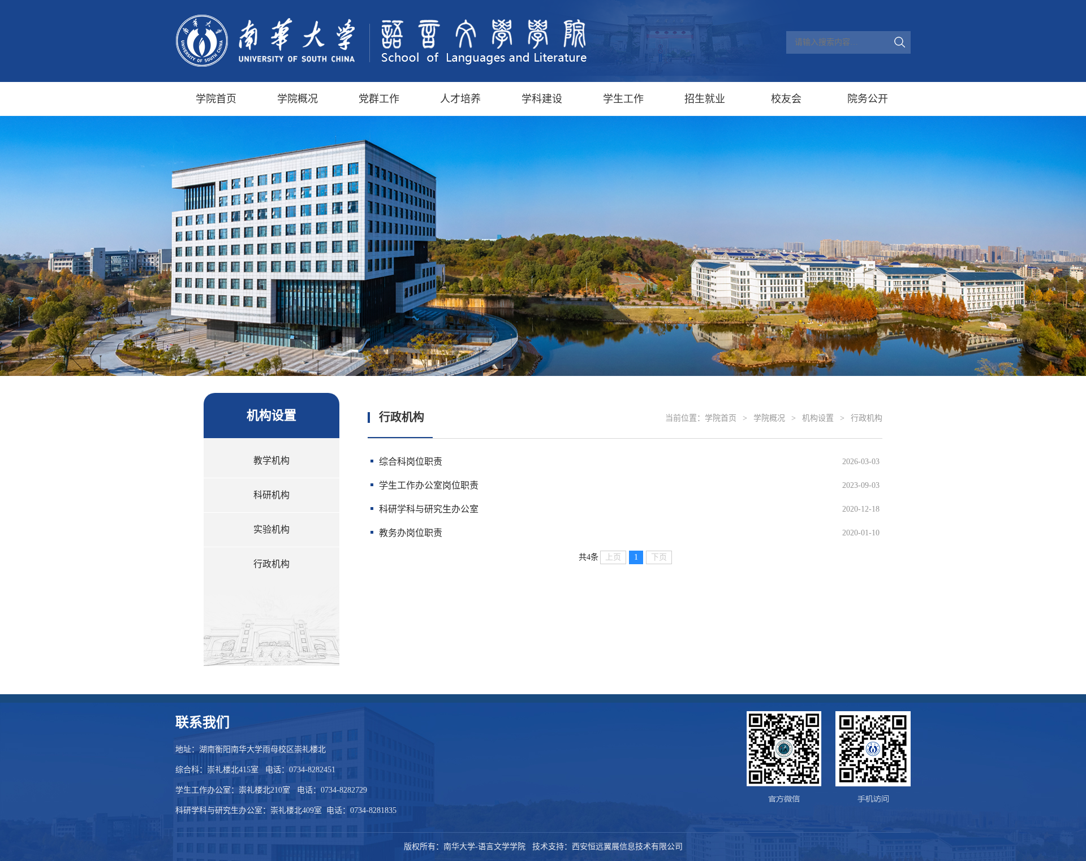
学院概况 (297, 99)
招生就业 (704, 99)
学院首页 (216, 99)
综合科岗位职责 (410, 461)
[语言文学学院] (381, 41)
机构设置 (818, 418)
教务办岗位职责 (410, 533)
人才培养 (460, 99)
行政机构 (271, 564)
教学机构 (271, 460)
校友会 (786, 99)
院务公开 (867, 99)
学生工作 (623, 99)
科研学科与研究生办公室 (429, 509)
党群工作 (379, 99)
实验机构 (271, 529)
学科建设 (542, 99)
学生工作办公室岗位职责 (429, 485)
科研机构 (271, 495)
